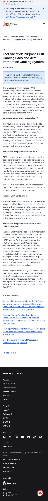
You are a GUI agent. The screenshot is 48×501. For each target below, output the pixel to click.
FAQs (5, 400)
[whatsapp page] (40, 437)
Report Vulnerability (10, 459)
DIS (4, 418)
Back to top (11, 353)
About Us (6, 380)
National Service (9, 392)
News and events (17, 37)
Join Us (6, 396)
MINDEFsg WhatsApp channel (19, 17)
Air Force (6, 414)
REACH (6, 471)
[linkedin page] (28, 437)
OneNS (5, 422)
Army (5, 406)
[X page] (10, 437)
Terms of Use (8, 467)
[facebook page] (4, 437)
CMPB (5, 426)
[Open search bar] (38, 24)
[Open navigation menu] (44, 24)
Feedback (7, 446)
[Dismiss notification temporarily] (44, 9)
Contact (6, 442)
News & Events (9, 384)
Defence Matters (10, 388)
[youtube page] (22, 437)
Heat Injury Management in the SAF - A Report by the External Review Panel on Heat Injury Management (24, 331)
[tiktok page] (34, 437)
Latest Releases (33, 37)
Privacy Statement (10, 463)
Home (5, 37)
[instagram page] (16, 437)
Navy (5, 410)
